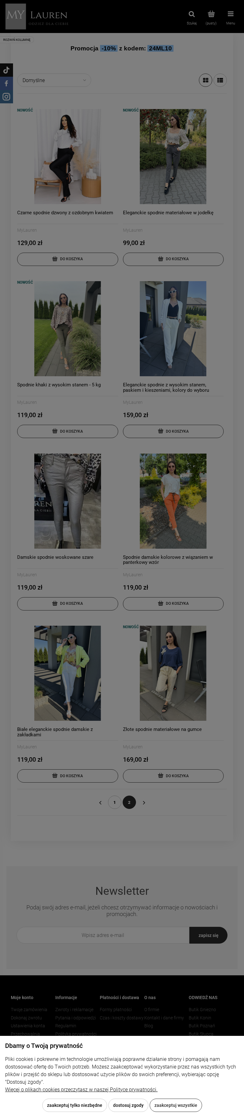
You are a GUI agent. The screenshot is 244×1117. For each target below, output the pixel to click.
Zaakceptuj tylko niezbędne (74, 1105)
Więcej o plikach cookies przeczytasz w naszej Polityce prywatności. (81, 1090)
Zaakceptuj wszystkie (175, 1105)
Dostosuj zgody (128, 1105)
